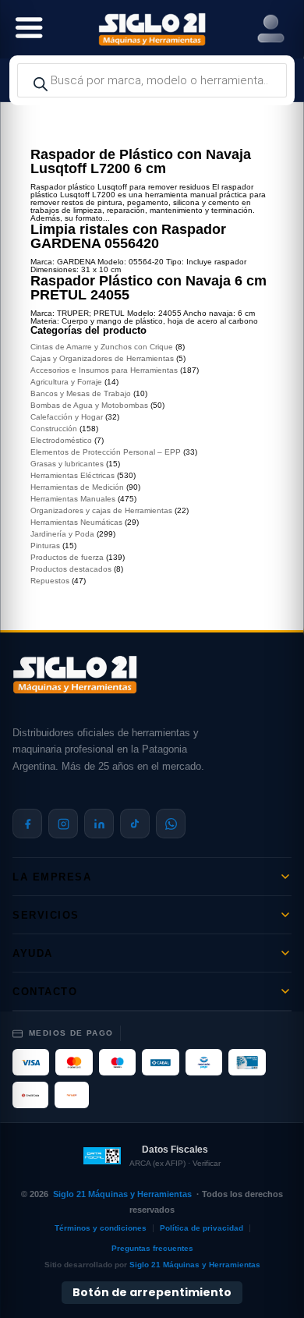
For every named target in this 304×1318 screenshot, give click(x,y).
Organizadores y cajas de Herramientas (101, 510)
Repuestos (49, 580)
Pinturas (45, 545)
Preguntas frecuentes (152, 1248)
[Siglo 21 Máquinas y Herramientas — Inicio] (74, 674)
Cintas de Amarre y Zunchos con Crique (101, 346)
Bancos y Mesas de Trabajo (80, 393)
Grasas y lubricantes (67, 463)
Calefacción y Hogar (66, 417)
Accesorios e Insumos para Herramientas (104, 370)
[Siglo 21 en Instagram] (63, 823)
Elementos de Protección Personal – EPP (105, 452)
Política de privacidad (201, 1228)
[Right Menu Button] (270, 29)
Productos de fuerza (67, 557)
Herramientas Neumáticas (76, 522)
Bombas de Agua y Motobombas (89, 405)
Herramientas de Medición (77, 487)
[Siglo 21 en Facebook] (27, 823)
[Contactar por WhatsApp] (171, 823)
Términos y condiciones (101, 1228)
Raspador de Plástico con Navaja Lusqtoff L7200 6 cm (140, 161)
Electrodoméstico (61, 440)
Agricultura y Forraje (66, 381)
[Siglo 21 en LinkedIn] (99, 823)
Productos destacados (70, 569)
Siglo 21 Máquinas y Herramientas (122, 1194)
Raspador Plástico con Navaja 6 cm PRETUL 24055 (148, 288)
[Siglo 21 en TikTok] (135, 823)
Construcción (53, 428)
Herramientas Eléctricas (72, 475)
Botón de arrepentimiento (152, 1293)
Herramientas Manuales (72, 498)
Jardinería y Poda (62, 534)
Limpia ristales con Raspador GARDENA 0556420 (128, 236)
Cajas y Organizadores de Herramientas (102, 358)
